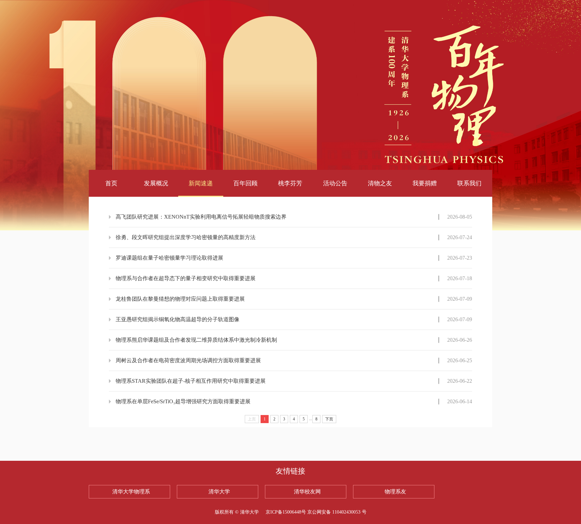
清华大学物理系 (131, 491)
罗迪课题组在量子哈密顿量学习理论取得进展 (169, 258)
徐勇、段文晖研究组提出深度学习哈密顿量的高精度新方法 (186, 237)
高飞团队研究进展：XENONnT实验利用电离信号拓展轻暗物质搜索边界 (201, 217)
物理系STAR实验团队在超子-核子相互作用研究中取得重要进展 (191, 381)
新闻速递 (201, 183)
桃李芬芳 (290, 183)
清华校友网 (307, 491)
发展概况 (156, 183)
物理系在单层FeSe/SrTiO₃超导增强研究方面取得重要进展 (183, 401)
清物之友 (380, 183)
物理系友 (395, 491)
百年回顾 (245, 183)
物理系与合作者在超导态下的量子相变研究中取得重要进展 (186, 278)
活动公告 (335, 183)
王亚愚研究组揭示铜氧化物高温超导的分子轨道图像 (177, 319)
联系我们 (469, 183)
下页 (329, 419)
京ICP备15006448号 (285, 512)
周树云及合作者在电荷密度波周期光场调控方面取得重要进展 (188, 360)
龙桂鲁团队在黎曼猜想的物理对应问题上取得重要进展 (180, 299)
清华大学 (219, 491)
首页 (111, 183)
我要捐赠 (425, 183)
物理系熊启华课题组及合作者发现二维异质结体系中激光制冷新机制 (196, 340)
